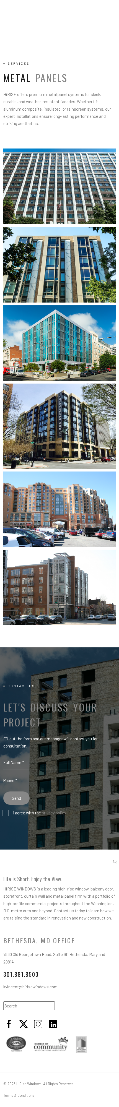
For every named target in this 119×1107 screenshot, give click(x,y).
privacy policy (54, 812)
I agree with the (39, 812)
